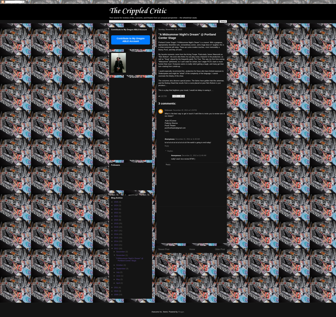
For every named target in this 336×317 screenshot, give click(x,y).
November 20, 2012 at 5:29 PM (185, 110)
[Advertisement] (191, 224)
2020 (116, 220)
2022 (116, 213)
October (120, 265)
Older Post (220, 249)
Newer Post (163, 249)
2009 (116, 295)
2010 (116, 291)
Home (192, 249)
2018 (116, 227)
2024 (116, 205)
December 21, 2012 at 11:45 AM (187, 139)
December (120, 252)
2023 (116, 209)
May (118, 279)
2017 (116, 231)
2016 (116, 234)
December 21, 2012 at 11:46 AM (194, 155)
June (118, 276)
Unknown (168, 110)
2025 (116, 202)
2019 (116, 223)
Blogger (181, 312)
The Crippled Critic (137, 11)
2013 (116, 245)
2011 (116, 287)
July (118, 272)
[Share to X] (178, 96)
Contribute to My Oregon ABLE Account (131, 40)
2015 (116, 238)
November (120, 255)
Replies (170, 151)
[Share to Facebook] (181, 96)
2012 (116, 248)
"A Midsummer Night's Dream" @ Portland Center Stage (129, 259)
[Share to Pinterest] (183, 96)
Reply (167, 131)
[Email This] (173, 96)
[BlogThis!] (176, 96)
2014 (116, 241)
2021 (116, 216)
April (118, 283)
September (121, 269)
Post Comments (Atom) (197, 258)
